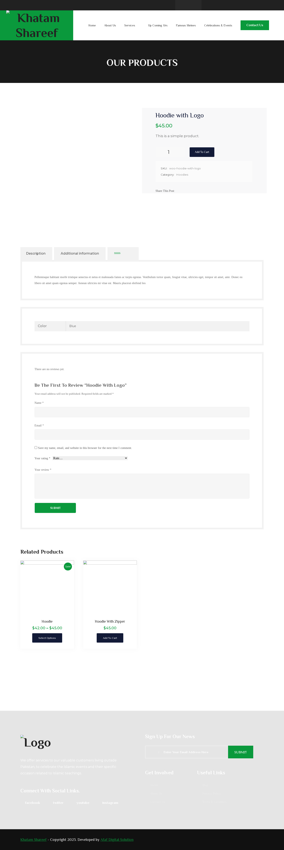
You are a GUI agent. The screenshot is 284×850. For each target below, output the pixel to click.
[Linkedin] (188, 190)
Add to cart (202, 152)
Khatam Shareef (33, 840)
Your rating (42, 458)
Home (92, 25)
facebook (32, 803)
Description (36, 253)
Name (39, 402)
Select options (47, 637)
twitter (58, 803)
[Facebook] (178, 190)
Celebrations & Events (218, 25)
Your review (43, 469)
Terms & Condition (214, 801)
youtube (83, 803)
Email (39, 425)
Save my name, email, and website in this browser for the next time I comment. (85, 448)
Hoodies (182, 174)
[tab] (35, 253)
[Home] (79, 742)
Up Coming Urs (158, 25)
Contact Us (254, 25)
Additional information (80, 253)
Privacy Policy (211, 793)
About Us (110, 25)
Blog (205, 785)
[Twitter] (183, 190)
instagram (110, 803)
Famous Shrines (186, 25)
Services (129, 25)
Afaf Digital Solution (116, 840)
